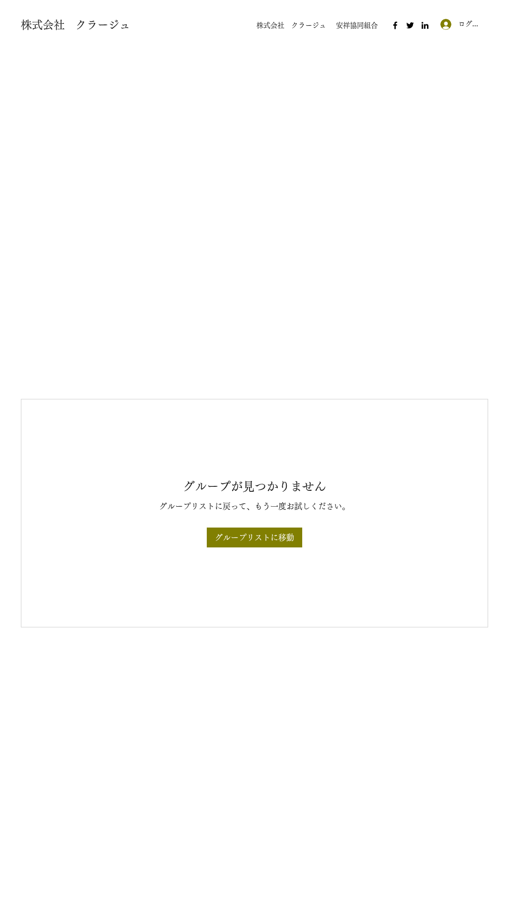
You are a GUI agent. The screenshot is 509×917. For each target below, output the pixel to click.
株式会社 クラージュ (75, 24)
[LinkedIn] (425, 25)
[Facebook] (395, 25)
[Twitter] (410, 25)
